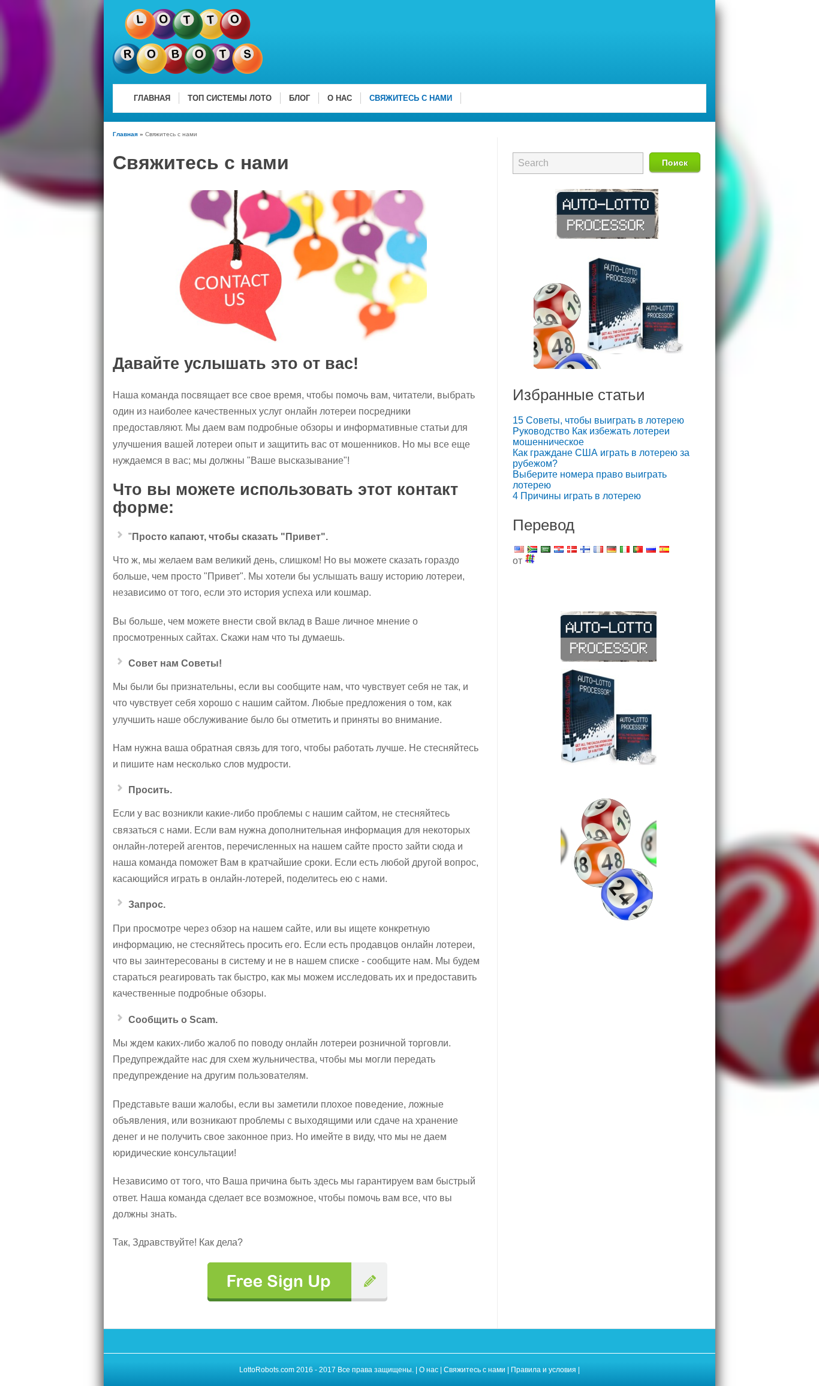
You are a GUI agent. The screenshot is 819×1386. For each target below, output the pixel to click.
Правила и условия (544, 1370)
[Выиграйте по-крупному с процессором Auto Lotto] (608, 366)
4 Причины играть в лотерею (577, 496)
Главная (125, 134)
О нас (428, 1370)
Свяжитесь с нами (474, 1370)
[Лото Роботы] (188, 71)
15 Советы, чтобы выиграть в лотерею (598, 420)
